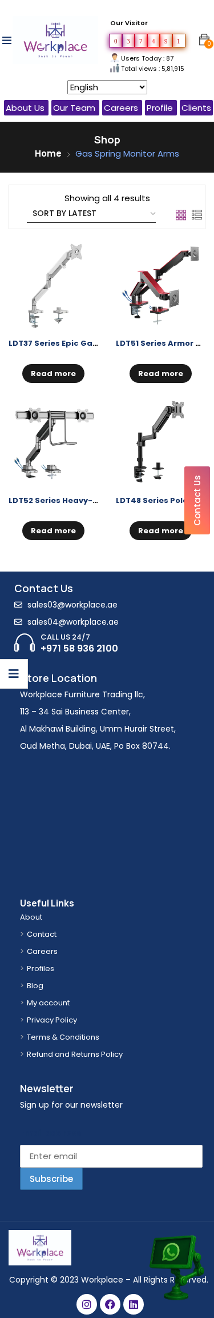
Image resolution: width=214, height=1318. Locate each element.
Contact (41, 934)
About (31, 917)
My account (48, 1002)
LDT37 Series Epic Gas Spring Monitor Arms (96, 343)
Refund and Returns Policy (75, 1054)
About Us (25, 108)
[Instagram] (86, 1304)
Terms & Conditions (63, 1037)
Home (48, 153)
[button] (204, 40)
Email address (50, 1133)
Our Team (74, 108)
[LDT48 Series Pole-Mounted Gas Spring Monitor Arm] (161, 442)
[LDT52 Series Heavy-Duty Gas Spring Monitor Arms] (54, 442)
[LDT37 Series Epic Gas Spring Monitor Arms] (54, 286)
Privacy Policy (52, 1020)
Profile (160, 108)
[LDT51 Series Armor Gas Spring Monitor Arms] (161, 286)
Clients (196, 108)
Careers (121, 108)
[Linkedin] (133, 1304)
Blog (35, 985)
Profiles (40, 968)
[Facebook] (110, 1304)
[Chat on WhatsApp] (175, 1247)
